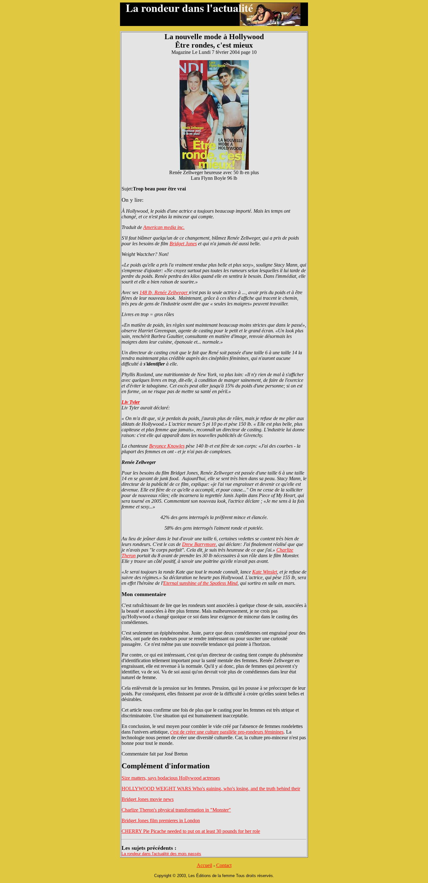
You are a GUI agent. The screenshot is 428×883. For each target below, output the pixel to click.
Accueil (204, 865)
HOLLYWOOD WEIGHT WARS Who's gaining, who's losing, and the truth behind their (211, 788)
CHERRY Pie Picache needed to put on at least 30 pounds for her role (191, 831)
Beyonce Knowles (167, 446)
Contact (224, 865)
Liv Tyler (131, 402)
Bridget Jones (183, 243)
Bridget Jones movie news (148, 799)
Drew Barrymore (199, 544)
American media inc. (164, 227)
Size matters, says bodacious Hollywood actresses (171, 778)
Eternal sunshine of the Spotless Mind (200, 583)
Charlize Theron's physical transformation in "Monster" (176, 810)
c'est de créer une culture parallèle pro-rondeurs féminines (227, 732)
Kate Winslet (264, 571)
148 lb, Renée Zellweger (164, 292)
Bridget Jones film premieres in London (161, 820)
